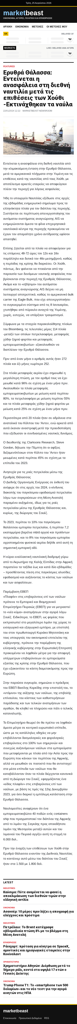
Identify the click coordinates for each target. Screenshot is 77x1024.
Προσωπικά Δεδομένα (30, 1018)
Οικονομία (22, 27)
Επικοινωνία (9, 1018)
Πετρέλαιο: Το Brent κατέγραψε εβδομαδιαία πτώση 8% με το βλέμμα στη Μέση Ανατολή (35, 931)
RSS (46, 1018)
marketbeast (15, 1011)
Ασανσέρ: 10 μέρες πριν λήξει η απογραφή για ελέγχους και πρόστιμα (38, 913)
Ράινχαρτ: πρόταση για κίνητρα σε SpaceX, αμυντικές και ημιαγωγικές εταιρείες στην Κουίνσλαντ (36, 950)
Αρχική (7, 27)
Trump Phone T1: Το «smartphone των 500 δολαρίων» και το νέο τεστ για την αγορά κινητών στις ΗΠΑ (35, 989)
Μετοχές (37, 27)
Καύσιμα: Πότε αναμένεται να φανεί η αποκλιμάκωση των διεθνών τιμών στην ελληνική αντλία (34, 895)
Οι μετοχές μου (57, 27)
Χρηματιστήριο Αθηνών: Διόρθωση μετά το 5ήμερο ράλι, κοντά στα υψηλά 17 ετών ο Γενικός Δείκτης (36, 969)
